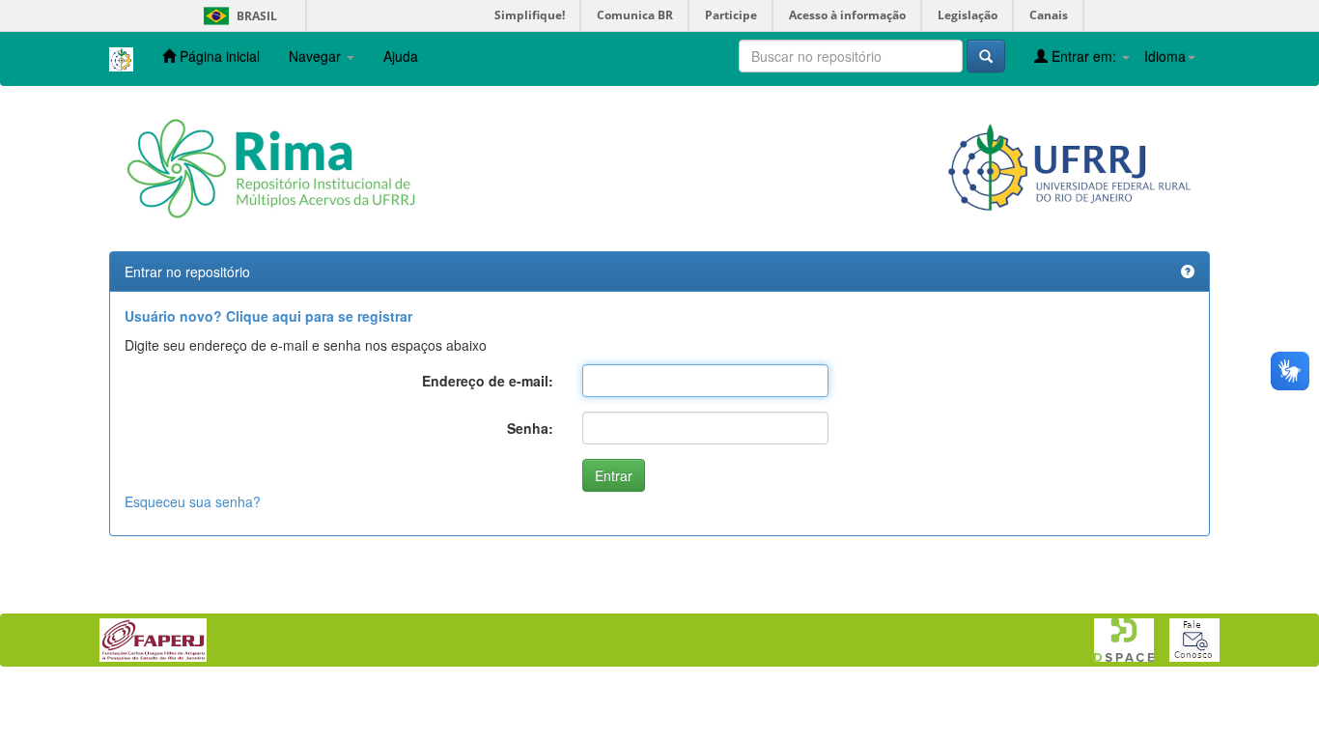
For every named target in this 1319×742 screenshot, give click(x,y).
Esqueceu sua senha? (193, 501)
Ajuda (400, 56)
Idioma (1165, 56)
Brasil (237, 16)
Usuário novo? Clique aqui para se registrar (268, 316)
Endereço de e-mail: (487, 380)
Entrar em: (1084, 56)
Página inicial (218, 56)
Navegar (317, 56)
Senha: (530, 428)
